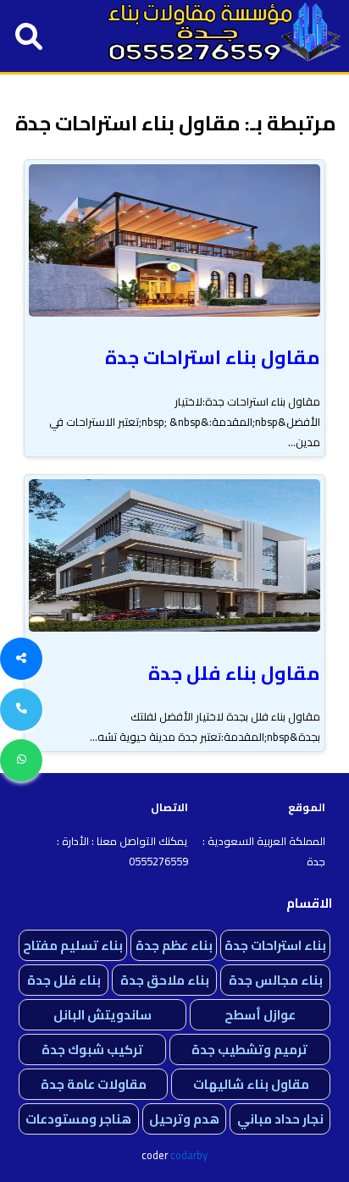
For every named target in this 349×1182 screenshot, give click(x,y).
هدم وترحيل (184, 1119)
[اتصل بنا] (21, 709)
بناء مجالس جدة (276, 980)
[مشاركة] (21, 659)
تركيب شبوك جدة (92, 1049)
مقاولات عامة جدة (94, 1084)
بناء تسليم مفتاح (73, 945)
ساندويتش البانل (102, 1014)
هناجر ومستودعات (78, 1119)
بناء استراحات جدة (275, 945)
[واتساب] (21, 760)
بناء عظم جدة (174, 945)
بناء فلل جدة (64, 980)
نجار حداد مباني (280, 1119)
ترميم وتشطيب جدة (249, 1049)
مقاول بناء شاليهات (251, 1084)
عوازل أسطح (260, 1014)
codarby (189, 1155)
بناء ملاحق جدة (164, 980)
